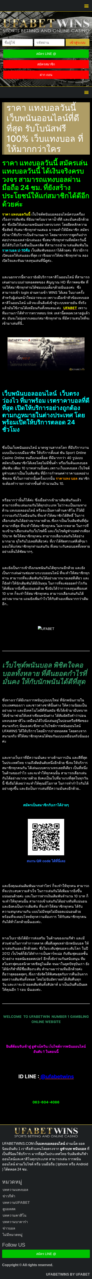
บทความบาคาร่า (15, 1222)
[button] (86, 5)
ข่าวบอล (9, 1228)
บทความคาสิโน (14, 1215)
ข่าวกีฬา (9, 1196)
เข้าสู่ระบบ (77, 42)
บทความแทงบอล (15, 1190)
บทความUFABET (16, 1202)
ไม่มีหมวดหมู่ (12, 1235)
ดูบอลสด (9, 1209)
